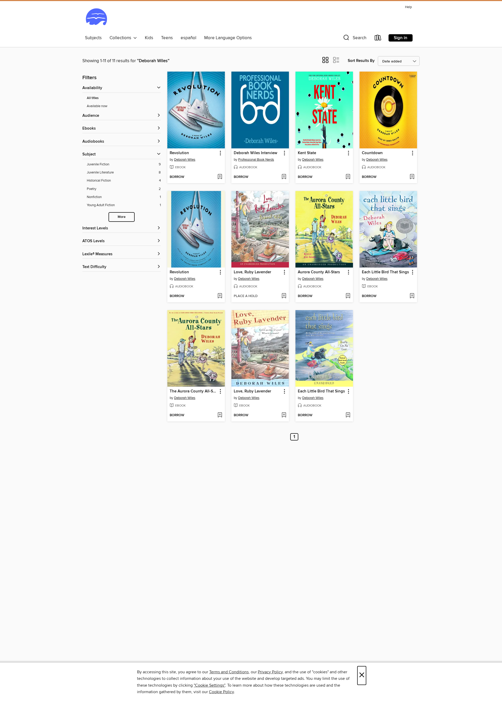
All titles (93, 98)
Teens (167, 38)
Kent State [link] (307, 153)
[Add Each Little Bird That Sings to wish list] (412, 296)
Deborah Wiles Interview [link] (255, 153)
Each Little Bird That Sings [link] (385, 272)
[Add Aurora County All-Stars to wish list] (348, 296)
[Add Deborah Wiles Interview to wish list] (284, 177)
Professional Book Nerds (256, 160)
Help (408, 7)
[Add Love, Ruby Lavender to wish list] (284, 296)
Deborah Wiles (184, 160)
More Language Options (228, 38)
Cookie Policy (221, 691)
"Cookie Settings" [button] (209, 685)
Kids (149, 38)
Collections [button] (121, 38)
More (122, 217)
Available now (97, 106)
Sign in (400, 38)
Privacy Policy (270, 672)
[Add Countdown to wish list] (412, 177)
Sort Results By (361, 60)
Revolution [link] (179, 153)
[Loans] (378, 39)
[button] (354, 39)
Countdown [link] (372, 153)
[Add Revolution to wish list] (219, 177)
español (188, 38)
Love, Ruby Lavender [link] (252, 272)
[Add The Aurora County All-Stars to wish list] (219, 415)
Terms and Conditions (229, 672)
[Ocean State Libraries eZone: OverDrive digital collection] (96, 18)
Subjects (93, 38)
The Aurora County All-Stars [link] (194, 391)
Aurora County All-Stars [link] (319, 272)
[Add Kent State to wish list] (348, 177)
